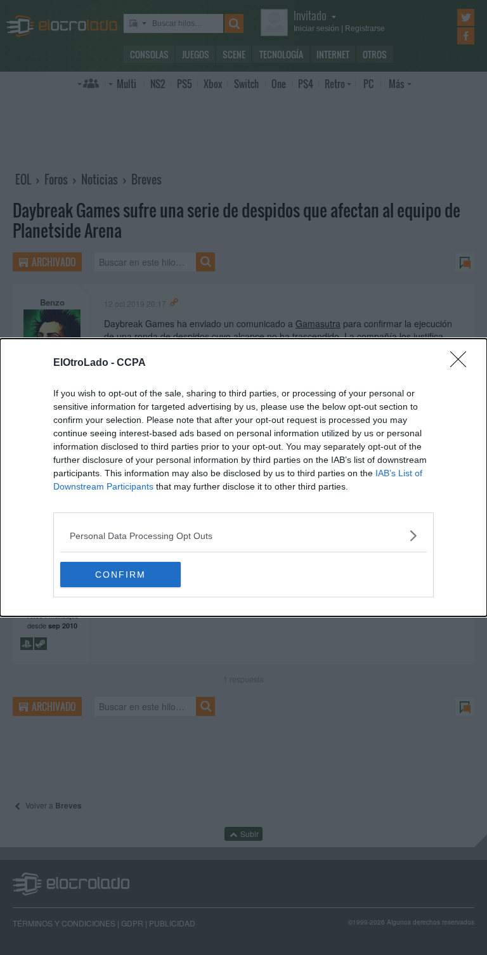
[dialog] (243, 477)
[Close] (462, 363)
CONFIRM (120, 574)
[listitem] (243, 535)
